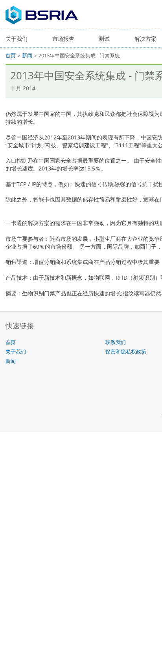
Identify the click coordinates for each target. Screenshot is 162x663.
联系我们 (115, 342)
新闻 (27, 55)
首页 (11, 55)
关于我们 (17, 38)
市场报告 (63, 38)
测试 (104, 38)
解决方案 (145, 38)
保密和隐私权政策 (125, 351)
